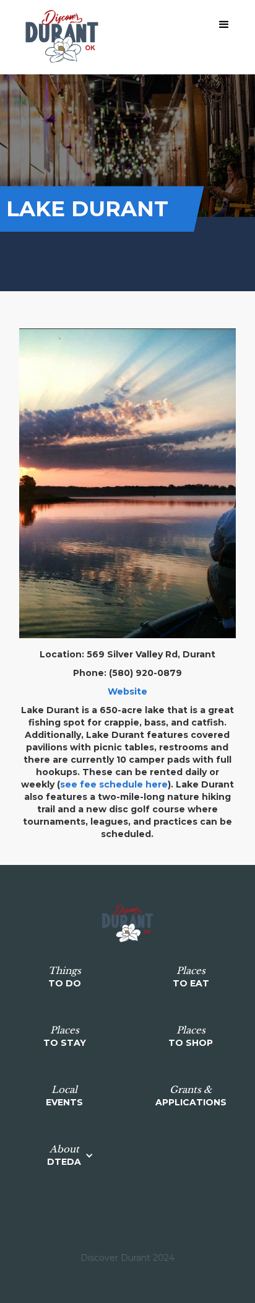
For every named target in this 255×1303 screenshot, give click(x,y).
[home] (58, 37)
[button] (224, 24)
